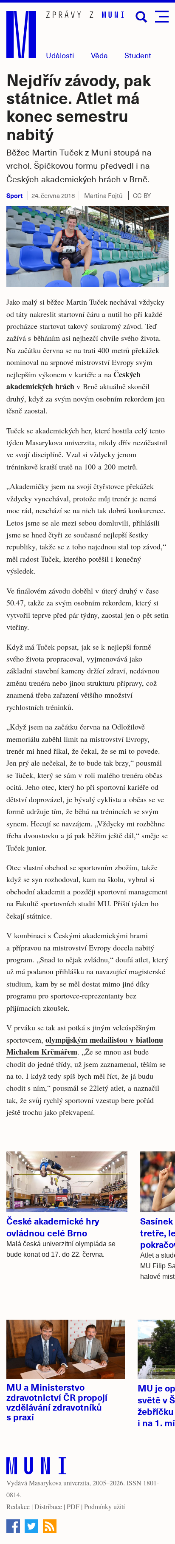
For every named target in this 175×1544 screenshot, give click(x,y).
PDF (73, 1506)
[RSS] (49, 1526)
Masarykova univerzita (59, 1482)
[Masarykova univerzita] (36, 1467)
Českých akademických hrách (73, 380)
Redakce (18, 1506)
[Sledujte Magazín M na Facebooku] (13, 1526)
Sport (14, 195)
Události (60, 55)
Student (137, 55)
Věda (99, 55)
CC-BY (142, 195)
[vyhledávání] (141, 17)
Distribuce (48, 1506)
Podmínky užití (104, 1506)
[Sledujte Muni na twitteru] (31, 1526)
